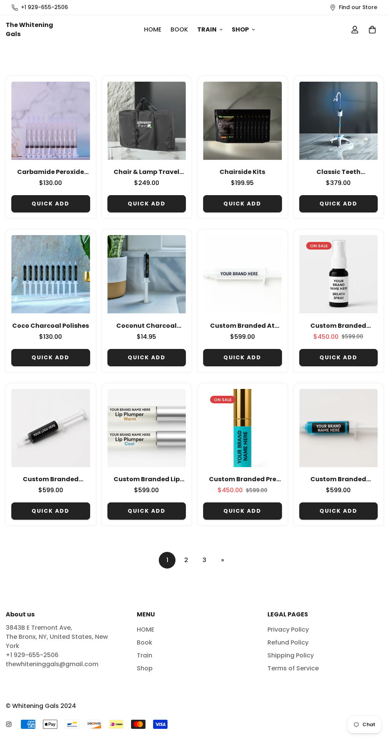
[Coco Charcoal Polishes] (50, 274)
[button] (372, 29)
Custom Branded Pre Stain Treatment (242, 479)
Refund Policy (287, 642)
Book (179, 29)
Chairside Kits (242, 171)
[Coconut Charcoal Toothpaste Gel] (147, 274)
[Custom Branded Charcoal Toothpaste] (50, 428)
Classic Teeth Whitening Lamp (338, 172)
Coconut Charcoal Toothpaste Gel (146, 325)
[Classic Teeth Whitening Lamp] (338, 121)
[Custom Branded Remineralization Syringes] (338, 428)
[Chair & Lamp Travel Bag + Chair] (147, 121)
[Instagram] (9, 724)
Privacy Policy (288, 629)
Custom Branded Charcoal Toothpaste (50, 479)
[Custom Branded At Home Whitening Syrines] (242, 274)
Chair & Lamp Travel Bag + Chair (146, 172)
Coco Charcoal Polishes (50, 325)
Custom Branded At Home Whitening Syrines (242, 325)
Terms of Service (293, 668)
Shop (240, 29)
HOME (152, 29)
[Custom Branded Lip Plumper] (147, 428)
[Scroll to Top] (374, 699)
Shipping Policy (290, 655)
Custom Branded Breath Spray (338, 325)
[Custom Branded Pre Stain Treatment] (242, 428)
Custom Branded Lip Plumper (147, 479)
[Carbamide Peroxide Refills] (50, 121)
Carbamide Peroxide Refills (50, 172)
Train (207, 29)
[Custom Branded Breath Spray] (338, 274)
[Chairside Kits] (242, 121)
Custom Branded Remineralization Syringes (338, 479)
